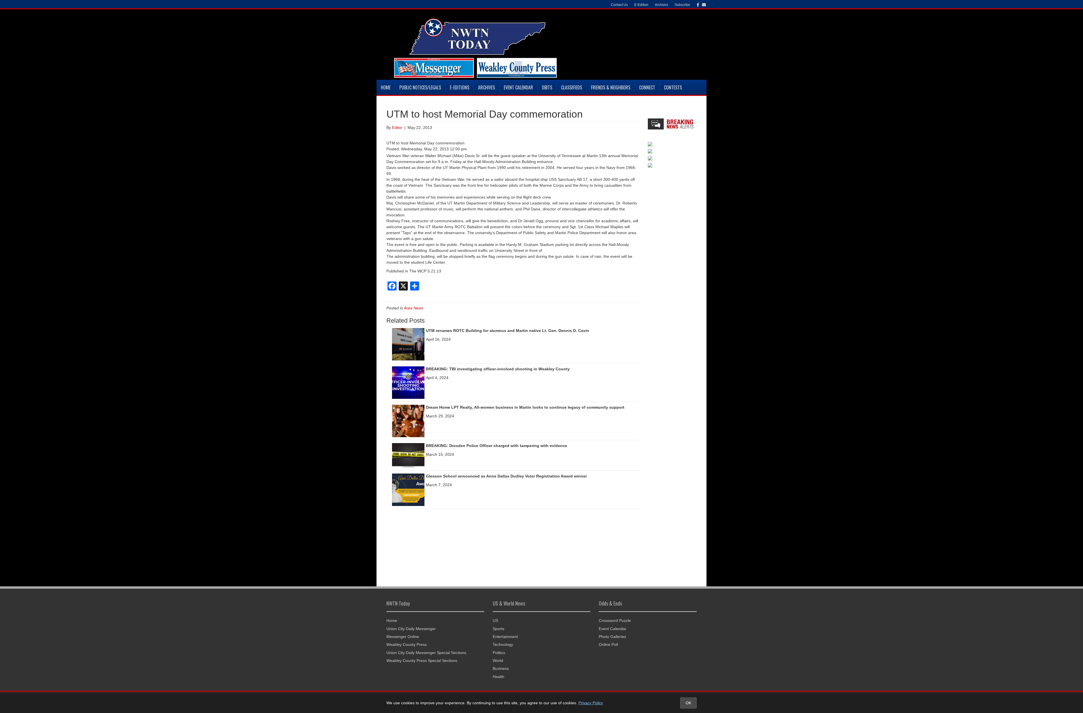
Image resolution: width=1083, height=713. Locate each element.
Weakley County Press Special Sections (421, 660)
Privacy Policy (590, 703)
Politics (499, 652)
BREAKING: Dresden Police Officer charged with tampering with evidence (496, 445)
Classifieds (571, 87)
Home (386, 87)
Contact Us (619, 5)
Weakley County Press (406, 644)
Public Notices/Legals (420, 87)
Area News (413, 308)
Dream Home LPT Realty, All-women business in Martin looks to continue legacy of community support (525, 407)
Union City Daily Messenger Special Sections (426, 652)
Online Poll (608, 644)
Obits (547, 87)
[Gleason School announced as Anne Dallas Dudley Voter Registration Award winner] (408, 489)
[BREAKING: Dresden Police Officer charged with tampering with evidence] (408, 455)
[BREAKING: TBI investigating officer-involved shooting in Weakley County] (408, 382)
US (495, 620)
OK (688, 703)
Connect (647, 87)
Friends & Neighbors (610, 87)
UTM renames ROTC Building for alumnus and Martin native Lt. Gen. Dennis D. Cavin (507, 330)
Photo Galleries (612, 636)
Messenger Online (402, 636)
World (498, 660)
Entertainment (505, 636)
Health (498, 676)
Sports (498, 628)
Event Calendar (518, 87)
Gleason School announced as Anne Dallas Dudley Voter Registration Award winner (506, 476)
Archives (486, 87)
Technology (503, 644)
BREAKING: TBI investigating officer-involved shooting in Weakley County (498, 369)
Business (501, 668)
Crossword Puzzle (615, 620)
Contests (673, 87)
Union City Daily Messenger (411, 628)
